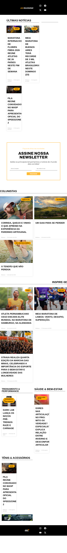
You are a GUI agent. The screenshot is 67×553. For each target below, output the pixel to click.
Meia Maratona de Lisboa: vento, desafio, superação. (49, 317)
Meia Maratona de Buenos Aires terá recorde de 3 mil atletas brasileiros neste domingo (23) (32, 56)
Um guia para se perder (50, 223)
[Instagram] (40, 5)
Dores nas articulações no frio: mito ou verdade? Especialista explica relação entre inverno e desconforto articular (44, 426)
